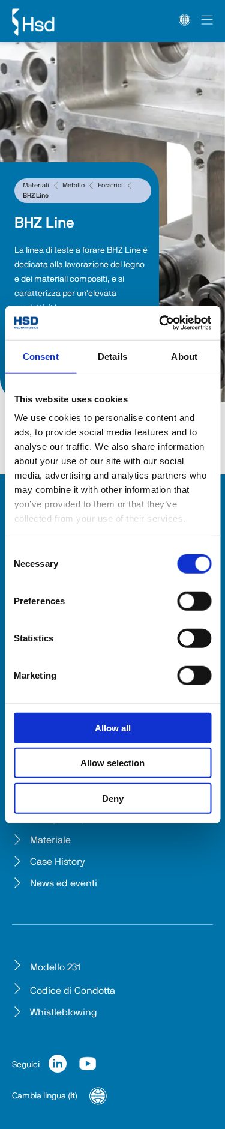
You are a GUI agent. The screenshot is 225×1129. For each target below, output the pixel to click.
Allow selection (112, 763)
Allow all (113, 727)
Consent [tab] (41, 356)
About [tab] (184, 356)
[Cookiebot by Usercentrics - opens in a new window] (160, 323)
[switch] (194, 600)
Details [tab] (112, 356)
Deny (113, 798)
